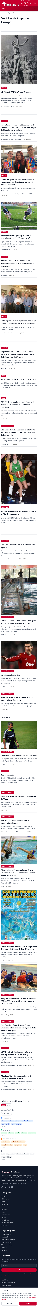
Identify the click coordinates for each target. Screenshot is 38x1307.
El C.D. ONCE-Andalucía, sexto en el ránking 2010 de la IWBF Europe (16, 1053)
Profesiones (5, 1220)
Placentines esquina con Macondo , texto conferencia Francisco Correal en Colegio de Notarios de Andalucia (18, 127)
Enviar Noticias (6, 1285)
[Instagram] (9, 1187)
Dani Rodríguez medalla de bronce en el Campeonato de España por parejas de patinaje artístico (17, 182)
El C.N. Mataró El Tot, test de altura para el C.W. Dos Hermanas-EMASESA (18, 622)
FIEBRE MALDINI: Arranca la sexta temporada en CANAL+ (17, 699)
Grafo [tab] (9, 1105)
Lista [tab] (3, 1105)
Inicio (2, 13)
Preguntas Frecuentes (8, 1282)
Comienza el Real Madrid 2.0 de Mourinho (19, 755)
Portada (3, 1196)
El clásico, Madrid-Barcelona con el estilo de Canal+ (18, 797)
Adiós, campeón (7, 774)
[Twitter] (6, 1187)
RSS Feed (4, 1225)
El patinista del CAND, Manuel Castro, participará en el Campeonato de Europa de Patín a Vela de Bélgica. (18, 354)
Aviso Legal (4, 1247)
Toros (3, 1212)
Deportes (4, 1209)
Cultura (3, 1217)
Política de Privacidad (8, 1239)
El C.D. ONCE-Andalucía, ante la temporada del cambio (15, 822)
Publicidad (4, 1280)
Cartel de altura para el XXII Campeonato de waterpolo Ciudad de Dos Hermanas (19, 948)
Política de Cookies (7, 1242)
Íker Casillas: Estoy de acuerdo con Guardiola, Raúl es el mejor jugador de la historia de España (18, 1028)
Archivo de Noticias (7, 1223)
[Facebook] (2, 1187)
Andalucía (4, 1204)
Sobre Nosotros (6, 1234)
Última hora (5, 1199)
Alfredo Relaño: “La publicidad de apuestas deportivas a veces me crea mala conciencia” (18, 263)
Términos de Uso (6, 1245)
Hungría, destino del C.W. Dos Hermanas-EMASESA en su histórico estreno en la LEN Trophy (18, 1001)
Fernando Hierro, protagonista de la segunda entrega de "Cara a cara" (16, 237)
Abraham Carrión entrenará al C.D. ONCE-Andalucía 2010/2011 (16, 1077)
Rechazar (10, 1303)
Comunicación (5, 1215)
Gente (3, 1207)
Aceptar (28, 1303)
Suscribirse (19, 1270)
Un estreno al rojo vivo (10, 674)
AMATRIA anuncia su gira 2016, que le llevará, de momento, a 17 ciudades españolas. (17, 404)
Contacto (4, 1250)
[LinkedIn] (12, 1187)
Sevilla (3, 1201)
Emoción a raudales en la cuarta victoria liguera (18, 546)
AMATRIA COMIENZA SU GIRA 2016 (18, 379)
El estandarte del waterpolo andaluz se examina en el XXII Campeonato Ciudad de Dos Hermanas (18, 873)
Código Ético (5, 1237)
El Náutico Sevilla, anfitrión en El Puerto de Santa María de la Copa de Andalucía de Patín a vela (18, 432)
